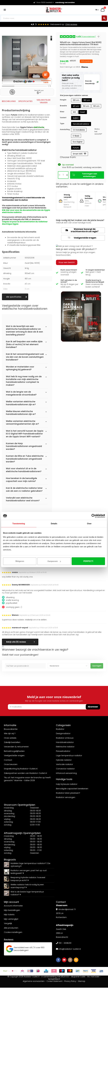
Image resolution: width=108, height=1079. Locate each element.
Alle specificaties (13, 297)
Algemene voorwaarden (34, 981)
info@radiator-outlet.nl (70, 949)
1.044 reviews (71, 24)
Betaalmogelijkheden (14, 751)
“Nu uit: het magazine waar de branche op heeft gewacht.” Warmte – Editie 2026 (27, 779)
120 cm (76, 100)
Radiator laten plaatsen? (68, 793)
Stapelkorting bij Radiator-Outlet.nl (20, 768)
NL (96, 9)
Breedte (63, 106)
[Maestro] (62, 971)
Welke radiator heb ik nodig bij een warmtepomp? (27, 886)
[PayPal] (85, 971)
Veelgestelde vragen (44, 101)
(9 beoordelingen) (86, 36)
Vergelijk (8, 923)
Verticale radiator (64, 764)
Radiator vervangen (65, 797)
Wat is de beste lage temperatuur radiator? (27, 893)
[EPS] (22, 971)
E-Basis (76, 135)
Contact (8, 760)
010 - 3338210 (65, 943)
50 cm (86, 106)
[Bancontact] (77, 971)
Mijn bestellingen (12, 910)
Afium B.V (65, 976)
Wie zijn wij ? (9, 733)
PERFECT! (88, 561)
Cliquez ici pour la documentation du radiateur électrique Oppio (25, 222)
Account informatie (13, 905)
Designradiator (63, 733)
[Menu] (5, 9)
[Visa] (93, 971)
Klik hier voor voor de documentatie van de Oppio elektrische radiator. (26, 211)
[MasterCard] (70, 971)
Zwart (82, 112)
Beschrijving (9, 101)
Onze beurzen (10, 764)
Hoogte (63, 100)
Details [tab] (54, 523)
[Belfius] (14, 971)
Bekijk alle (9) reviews (16, 642)
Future (76, 147)
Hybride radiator (64, 760)
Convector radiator (65, 768)
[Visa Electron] (101, 971)
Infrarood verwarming (66, 773)
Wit (74, 112)
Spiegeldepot (54, 979)
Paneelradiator (63, 751)
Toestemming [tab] (18, 523)
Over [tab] (89, 523)
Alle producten (11, 927)
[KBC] (46, 971)
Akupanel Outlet (78, 976)
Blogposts (10, 859)
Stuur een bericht (67, 262)
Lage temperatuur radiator (69, 755)
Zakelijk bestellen (12, 742)
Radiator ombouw (64, 737)
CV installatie (79, 130)
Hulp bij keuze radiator (66, 784)
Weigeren (19, 561)
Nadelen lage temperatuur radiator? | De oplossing (30, 864)
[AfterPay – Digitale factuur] (6, 971)
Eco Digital (77, 141)
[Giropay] (30, 971)
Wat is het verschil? (98, 131)
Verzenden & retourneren (16, 746)
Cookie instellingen (13, 932)
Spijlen (76, 118)
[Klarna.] (54, 971)
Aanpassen (52, 561)
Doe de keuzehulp (90, 82)
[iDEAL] (38, 971)
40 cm (76, 106)
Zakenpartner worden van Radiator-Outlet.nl (25, 773)
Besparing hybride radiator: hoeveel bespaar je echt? (28, 879)
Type (62, 123)
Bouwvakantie (11, 729)
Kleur (62, 111)
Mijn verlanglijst (11, 919)
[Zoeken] (104, 18)
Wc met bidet (93, 976)
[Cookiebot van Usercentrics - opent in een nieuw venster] (93, 516)
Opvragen (96, 665)
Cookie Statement (54, 981)
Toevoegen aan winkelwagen (89, 175)
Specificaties (25, 101)
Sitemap (81, 981)
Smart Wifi (77, 153)
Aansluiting (65, 129)
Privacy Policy (70, 981)
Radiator (60, 729)
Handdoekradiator (81, 124)
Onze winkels (10, 737)
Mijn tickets (9, 914)
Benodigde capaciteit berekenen (72, 788)
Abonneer (93, 706)
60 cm (96, 106)
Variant (63, 117)
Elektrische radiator (65, 746)
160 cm (87, 100)
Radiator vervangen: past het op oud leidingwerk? (28, 872)
